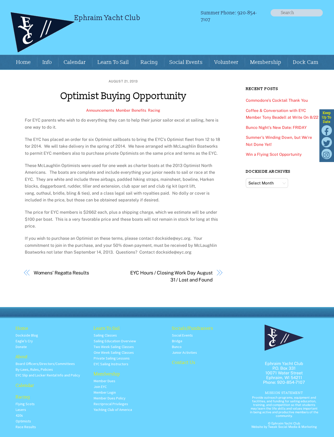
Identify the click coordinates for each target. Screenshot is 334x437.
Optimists (23, 421)
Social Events (186, 62)
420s (19, 415)
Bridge (177, 341)
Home (23, 62)
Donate (21, 346)
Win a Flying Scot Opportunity (274, 154)
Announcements (100, 110)
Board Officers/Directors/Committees (45, 363)
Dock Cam (305, 62)
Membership (265, 62)
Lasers (21, 409)
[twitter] (326, 142)
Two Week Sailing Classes (114, 346)
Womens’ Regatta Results (61, 273)
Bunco (177, 346)
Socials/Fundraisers (192, 328)
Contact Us (183, 362)
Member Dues (104, 381)
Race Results (26, 426)
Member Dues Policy (110, 398)
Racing (149, 62)
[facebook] (326, 130)
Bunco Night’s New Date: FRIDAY (276, 127)
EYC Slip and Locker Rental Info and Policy (48, 375)
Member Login (105, 392)
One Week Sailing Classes (114, 352)
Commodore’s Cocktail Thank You (277, 100)
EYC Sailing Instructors (111, 364)
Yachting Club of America (113, 409)
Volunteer (226, 62)
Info (47, 62)
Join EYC (100, 386)
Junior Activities (184, 352)
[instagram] (326, 153)
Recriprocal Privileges (111, 404)
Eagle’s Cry (24, 341)
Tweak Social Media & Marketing (292, 427)
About (22, 357)
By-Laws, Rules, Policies (34, 369)
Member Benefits (131, 110)
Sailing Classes (105, 335)
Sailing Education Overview (115, 341)
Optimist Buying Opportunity (123, 96)
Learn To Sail (113, 62)
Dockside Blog (27, 335)
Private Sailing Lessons (112, 358)
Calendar (75, 62)
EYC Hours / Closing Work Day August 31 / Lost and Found (171, 276)
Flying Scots (25, 404)
